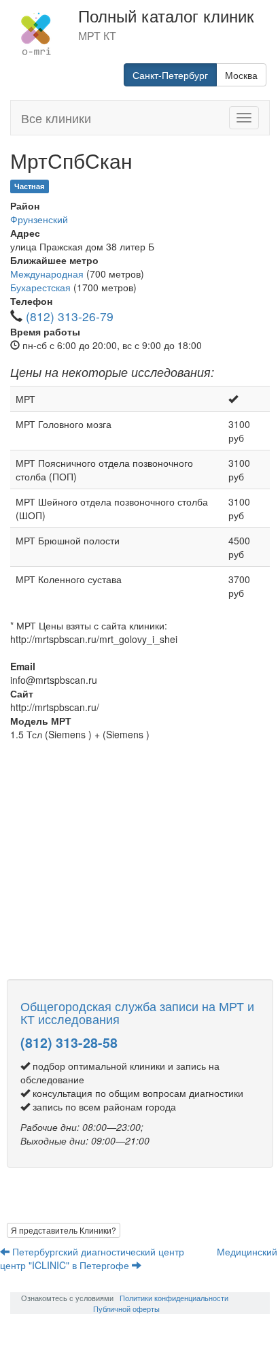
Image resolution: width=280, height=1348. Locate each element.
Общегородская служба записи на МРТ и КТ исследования (137, 1012)
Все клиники (56, 118)
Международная (47, 273)
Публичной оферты (126, 1308)
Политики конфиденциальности (174, 1297)
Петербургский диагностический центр (98, 1251)
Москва (241, 75)
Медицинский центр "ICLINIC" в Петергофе (138, 1258)
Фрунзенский (39, 219)
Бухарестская (40, 287)
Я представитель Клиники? (63, 1230)
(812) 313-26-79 (69, 316)
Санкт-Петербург (170, 75)
